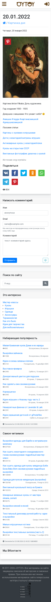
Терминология (10, 318)
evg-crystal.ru (19, 160)
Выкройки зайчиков (12, 353)
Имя (5, 207)
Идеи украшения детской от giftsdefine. (22, 415)
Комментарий (10, 235)
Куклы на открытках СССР (16, 148)
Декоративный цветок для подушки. (21, 376)
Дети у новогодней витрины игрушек (21, 138)
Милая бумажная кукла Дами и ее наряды (23, 345)
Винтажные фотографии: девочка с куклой (24, 153)
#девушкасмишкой (12, 122)
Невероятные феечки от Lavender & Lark (22, 407)
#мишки (7, 119)
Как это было (9, 321)
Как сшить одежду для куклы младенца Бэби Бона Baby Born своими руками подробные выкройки (25, 468)
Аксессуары (11, 315)
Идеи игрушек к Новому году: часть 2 (21, 399)
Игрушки (9, 308)
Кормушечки (9, 392)
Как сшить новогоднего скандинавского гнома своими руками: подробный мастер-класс (24, 455)
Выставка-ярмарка (12, 368)
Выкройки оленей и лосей (15, 506)
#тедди (15, 119)
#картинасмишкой (29, 119)
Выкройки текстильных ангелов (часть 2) (23, 532)
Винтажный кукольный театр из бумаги (22, 487)
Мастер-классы (10, 302)
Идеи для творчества (13, 324)
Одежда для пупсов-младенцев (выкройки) (24, 479)
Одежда (9, 312)
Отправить (9, 260)
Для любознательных (13, 327)
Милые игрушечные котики (16, 524)
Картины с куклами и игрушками (19, 133)
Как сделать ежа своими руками (19, 384)
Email (5, 219)
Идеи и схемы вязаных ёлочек (18, 361)
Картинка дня (16, 23)
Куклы (8, 305)
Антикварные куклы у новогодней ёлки (22, 143)
